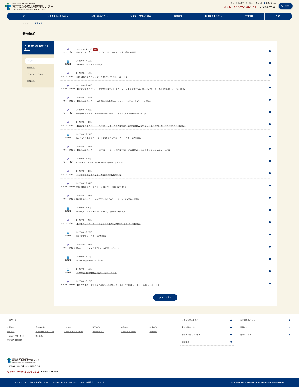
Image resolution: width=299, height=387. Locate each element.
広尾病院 (10, 327)
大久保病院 (40, 327)
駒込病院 (96, 327)
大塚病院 (67, 327)
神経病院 (153, 332)
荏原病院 (153, 327)
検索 (287, 6)
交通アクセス (271, 3)
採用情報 (249, 16)
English (259, 3)
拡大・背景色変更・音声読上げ (242, 3)
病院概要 (178, 16)
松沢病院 (39, 336)
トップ (21, 16)
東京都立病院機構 (14, 340)
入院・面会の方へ (99, 16)
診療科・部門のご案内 (141, 16)
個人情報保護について (39, 382)
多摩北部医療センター (36, 48)
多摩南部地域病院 (128, 332)
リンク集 (101, 382)
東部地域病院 (98, 332)
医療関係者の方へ (213, 16)
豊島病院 (124, 327)
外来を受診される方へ (58, 16)
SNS (278, 16)
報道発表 (31, 68)
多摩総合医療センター (45, 332)
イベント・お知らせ (35, 74)
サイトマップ (20, 382)
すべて (30, 61)
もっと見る (167, 297)
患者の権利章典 (86, 382)
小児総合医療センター (16, 336)
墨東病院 (10, 332)
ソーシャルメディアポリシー (64, 382)
